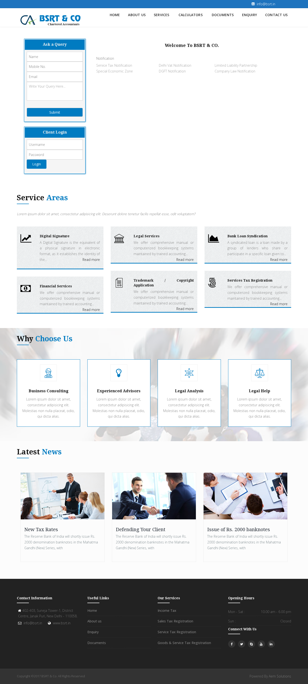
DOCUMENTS (223, 15)
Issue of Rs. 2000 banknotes (238, 529)
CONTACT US (276, 15)
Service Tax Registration (177, 632)
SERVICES (161, 15)
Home (92, 610)
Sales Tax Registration (175, 621)
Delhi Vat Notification (175, 65)
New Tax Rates (41, 529)
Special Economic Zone (114, 71)
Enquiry (93, 632)
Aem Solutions (280, 676)
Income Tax (167, 610)
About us (94, 621)
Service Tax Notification (114, 65)
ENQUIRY (249, 15)
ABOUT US (137, 15)
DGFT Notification (172, 71)
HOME (115, 15)
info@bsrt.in (266, 4)
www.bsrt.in (62, 623)
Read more (91, 259)
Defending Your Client (140, 529)
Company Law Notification (235, 71)
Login (36, 164)
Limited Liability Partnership (236, 65)
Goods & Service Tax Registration (184, 642)
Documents (96, 642)
